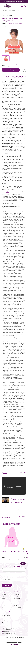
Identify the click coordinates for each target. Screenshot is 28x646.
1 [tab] (9, 559)
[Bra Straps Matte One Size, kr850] (11, 537)
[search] (3, 10)
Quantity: (4, 65)
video (7, 191)
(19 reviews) (11, 23)
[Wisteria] (23, 549)
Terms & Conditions (17, 640)
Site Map (19, 642)
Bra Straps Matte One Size (11, 551)
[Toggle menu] (2, 5)
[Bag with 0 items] (25, 5)
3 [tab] (13, 559)
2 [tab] (11, 559)
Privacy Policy (9, 640)
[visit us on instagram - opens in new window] (3, 638)
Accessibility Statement (12, 642)
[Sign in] (22, 5)
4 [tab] (16, 559)
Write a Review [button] (18, 23)
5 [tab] (18, 559)
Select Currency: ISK (17, 1)
